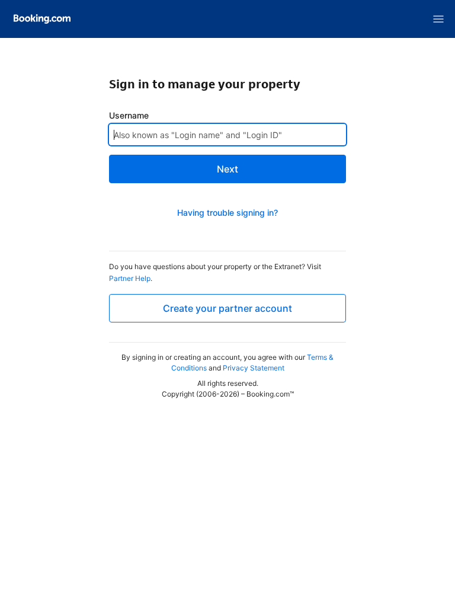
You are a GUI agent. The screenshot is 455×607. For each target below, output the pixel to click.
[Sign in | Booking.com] (42, 19)
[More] (438, 19)
